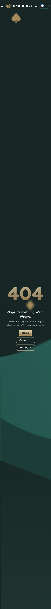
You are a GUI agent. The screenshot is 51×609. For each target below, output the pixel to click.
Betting (23, 347)
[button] (2, 6)
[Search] (36, 6)
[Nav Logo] (19, 6)
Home (25, 332)
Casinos (23, 340)
